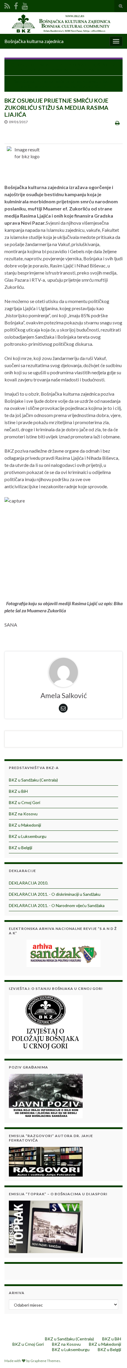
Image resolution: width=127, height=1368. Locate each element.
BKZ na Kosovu (23, 813)
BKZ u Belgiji (20, 847)
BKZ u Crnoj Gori (24, 802)
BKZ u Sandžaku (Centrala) (33, 779)
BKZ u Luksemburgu (27, 836)
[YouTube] (25, 5)
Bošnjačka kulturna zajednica (34, 41)
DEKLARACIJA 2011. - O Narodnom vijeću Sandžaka (57, 905)
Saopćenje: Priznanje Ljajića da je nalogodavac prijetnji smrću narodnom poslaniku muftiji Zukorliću (63, 84)
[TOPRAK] (46, 1226)
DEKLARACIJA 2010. (28, 882)
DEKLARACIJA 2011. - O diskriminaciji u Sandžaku (54, 894)
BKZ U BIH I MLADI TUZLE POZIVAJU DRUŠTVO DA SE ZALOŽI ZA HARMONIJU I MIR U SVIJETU (66, 67)
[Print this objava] (117, 123)
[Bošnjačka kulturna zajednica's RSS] (7, 5)
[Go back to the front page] (63, 23)
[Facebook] (16, 5)
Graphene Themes (45, 1361)
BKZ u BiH (18, 791)
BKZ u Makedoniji (25, 825)
